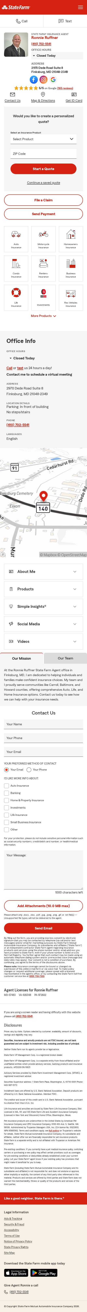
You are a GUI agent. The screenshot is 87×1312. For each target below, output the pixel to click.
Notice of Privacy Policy (18, 1241)
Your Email (13, 752)
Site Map (9, 1252)
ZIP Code (19, 153)
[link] (22, 7)
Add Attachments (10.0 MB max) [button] (43, 906)
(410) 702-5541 (41, 44)
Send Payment (43, 214)
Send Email (43, 928)
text (20, 368)
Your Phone (14, 738)
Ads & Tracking (13, 1218)
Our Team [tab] (65, 658)
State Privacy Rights (16, 1247)
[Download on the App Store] (16, 1273)
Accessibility (11, 1230)
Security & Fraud (14, 1224)
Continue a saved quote (43, 182)
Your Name (14, 724)
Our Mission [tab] (21, 658)
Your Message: (16, 855)
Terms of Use (12, 1235)
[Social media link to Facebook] (34, 80)
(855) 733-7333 (36, 976)
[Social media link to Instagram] (43, 80)
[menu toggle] (80, 7)
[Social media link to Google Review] (53, 80)
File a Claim (43, 200)
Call (9, 368)
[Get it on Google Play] (43, 1273)
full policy (54, 1130)
